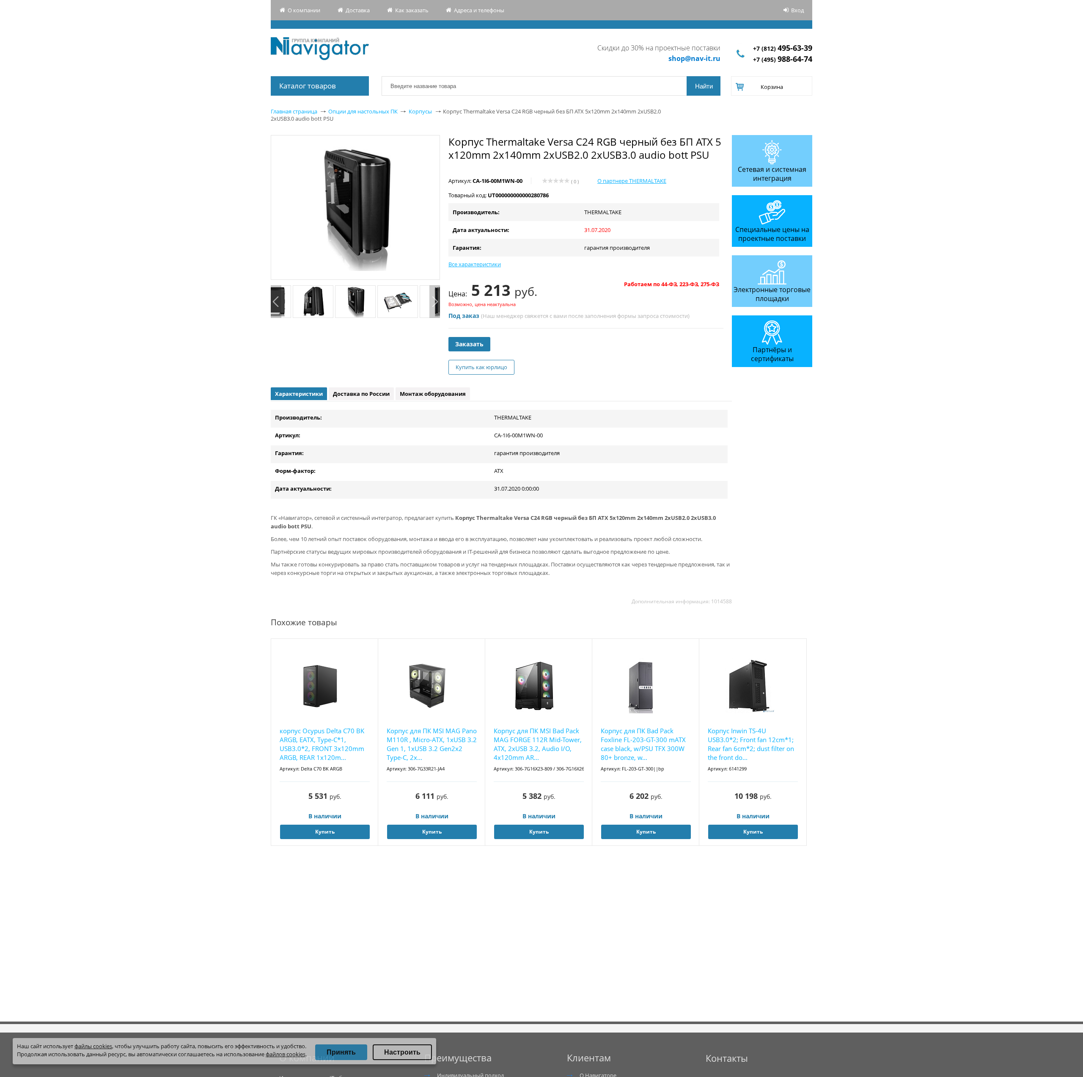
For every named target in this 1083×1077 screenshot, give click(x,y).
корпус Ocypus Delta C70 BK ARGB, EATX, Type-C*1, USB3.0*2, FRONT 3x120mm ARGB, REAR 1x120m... (322, 744)
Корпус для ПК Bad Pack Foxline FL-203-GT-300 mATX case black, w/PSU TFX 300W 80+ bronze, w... (643, 744)
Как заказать (412, 10)
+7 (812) (782, 48)
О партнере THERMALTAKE (631, 181)
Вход (797, 10)
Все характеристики (474, 264)
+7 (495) (782, 59)
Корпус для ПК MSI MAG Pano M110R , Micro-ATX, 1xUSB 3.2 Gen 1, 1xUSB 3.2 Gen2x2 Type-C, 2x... (432, 744)
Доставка (358, 10)
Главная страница (294, 111)
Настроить (402, 1052)
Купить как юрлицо (481, 367)
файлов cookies (285, 1054)
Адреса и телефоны (479, 10)
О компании (304, 10)
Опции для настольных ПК (363, 111)
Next (434, 301)
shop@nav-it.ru (694, 58)
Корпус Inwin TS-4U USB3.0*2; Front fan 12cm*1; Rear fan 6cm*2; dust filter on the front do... (751, 744)
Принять (341, 1052)
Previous (276, 301)
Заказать (469, 344)
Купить (325, 831)
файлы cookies (93, 1046)
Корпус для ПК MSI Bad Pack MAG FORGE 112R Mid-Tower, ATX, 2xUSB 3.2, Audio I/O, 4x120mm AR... (538, 744)
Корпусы (420, 111)
